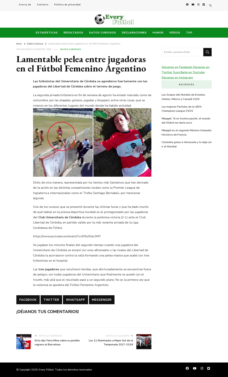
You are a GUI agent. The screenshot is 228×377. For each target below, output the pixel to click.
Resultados (73, 32)
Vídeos (174, 32)
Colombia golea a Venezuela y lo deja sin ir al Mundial (187, 144)
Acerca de (25, 4)
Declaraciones (134, 32)
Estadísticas (47, 32)
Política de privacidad (67, 4)
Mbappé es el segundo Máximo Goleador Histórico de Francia (187, 133)
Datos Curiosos (102, 32)
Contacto (42, 4)
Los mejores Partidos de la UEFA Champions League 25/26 (182, 109)
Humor (158, 32)
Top (189, 32)
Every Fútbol (46, 370)
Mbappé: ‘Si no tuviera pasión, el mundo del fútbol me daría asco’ (186, 121)
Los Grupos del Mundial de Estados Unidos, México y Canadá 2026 (183, 97)
